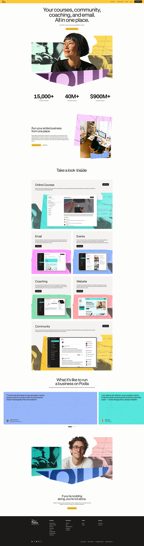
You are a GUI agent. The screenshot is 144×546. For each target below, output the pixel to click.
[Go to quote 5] (75, 426)
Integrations (68, 528)
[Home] (4, 2)
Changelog (68, 529)
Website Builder (52, 531)
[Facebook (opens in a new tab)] (41, 541)
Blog (66, 524)
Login (131, 1)
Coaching (51, 526)
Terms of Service (91, 541)
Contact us (100, 524)
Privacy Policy (83, 541)
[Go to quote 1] (70, 426)
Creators (67, 523)
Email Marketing (52, 533)
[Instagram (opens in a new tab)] (38, 541)
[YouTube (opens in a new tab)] (36, 541)
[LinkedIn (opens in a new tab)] (32, 541)
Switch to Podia (120, 1)
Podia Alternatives (69, 526)
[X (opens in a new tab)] (34, 541)
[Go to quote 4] (74, 426)
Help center (100, 523)
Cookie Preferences (108, 541)
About (83, 523)
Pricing (126, 1)
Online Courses (52, 523)
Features (112, 1)
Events (51, 529)
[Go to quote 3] (73, 426)
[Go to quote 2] (72, 426)
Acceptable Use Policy (99, 541)
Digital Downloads (53, 524)
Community (52, 528)
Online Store (52, 534)
